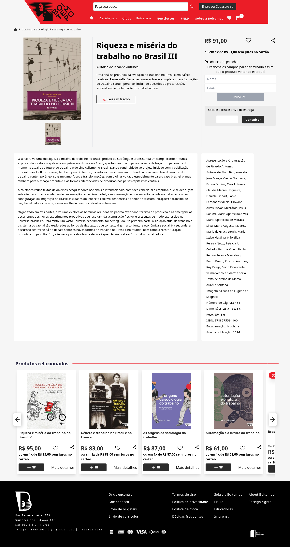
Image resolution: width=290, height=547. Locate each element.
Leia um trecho (119, 99)
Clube (127, 18)
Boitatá (142, 18)
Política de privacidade (190, 502)
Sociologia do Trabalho (66, 29)
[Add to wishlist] (248, 40)
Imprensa (221, 516)
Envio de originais (123, 509)
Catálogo (106, 18)
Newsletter (165, 18)
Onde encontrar (121, 494)
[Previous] (17, 419)
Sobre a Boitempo (209, 18)
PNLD (185, 18)
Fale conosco (119, 502)
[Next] (273, 419)
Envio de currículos (124, 516)
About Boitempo (262, 494)
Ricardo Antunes (126, 67)
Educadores (223, 509)
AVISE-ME (240, 97)
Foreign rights (260, 502)
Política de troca (185, 509)
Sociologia (42, 29)
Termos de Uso (184, 494)
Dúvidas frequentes (187, 516)
